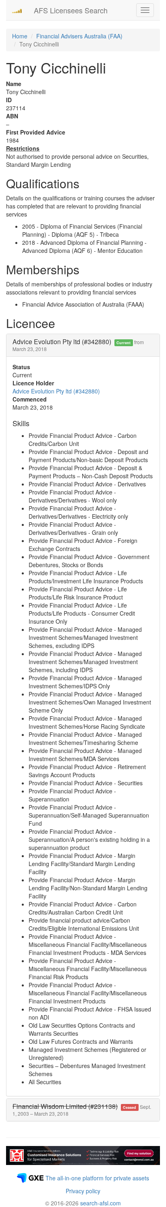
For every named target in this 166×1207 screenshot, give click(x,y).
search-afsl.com (100, 1203)
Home (19, 36)
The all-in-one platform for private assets (97, 1178)
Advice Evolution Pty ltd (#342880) (56, 391)
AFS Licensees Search (71, 10)
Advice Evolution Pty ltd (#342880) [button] (78, 345)
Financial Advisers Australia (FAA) (79, 36)
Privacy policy (83, 1191)
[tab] (83, 345)
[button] (81, 1110)
